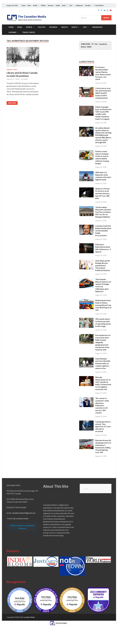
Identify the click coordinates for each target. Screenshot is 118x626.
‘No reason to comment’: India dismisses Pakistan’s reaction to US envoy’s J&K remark (102, 405)
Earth (64, 5)
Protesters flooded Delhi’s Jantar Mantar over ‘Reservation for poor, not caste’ (103, 73)
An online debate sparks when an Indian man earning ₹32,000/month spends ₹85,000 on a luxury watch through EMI (103, 135)
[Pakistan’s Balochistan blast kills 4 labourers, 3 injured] (86, 245)
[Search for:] (95, 17)
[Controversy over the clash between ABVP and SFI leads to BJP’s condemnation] (86, 88)
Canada (9, 69)
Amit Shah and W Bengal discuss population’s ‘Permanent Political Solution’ (102, 265)
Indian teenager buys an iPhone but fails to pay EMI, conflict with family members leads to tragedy (103, 113)
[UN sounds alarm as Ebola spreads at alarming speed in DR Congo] (86, 319)
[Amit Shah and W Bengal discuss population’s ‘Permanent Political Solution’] (86, 261)
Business (51, 5)
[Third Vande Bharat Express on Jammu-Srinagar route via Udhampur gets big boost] (86, 279)
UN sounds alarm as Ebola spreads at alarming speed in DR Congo (103, 322)
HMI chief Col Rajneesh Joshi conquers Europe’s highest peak (103, 176)
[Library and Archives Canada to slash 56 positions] (23, 58)
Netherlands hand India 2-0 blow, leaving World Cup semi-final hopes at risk (103, 305)
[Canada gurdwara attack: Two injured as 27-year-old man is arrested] (86, 422)
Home (23, 5)
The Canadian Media (27, 617)
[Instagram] (107, 10)
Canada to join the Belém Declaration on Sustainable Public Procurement (103, 230)
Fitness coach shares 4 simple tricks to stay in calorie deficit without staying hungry (102, 157)
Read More (12, 103)
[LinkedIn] (104, 10)
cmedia (25, 79)
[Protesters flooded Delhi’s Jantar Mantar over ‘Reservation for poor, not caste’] (86, 67)
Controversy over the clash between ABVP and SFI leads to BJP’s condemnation (103, 93)
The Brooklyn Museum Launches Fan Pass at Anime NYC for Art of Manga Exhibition (103, 212)
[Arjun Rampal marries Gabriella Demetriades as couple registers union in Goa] (86, 359)
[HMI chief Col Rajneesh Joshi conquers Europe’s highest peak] (86, 172)
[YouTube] (110, 10)
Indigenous (79, 5)
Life (70, 5)
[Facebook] (99, 10)
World (35, 5)
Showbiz (88, 5)
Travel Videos (99, 5)
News (29, 5)
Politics (43, 5)
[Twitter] (101, 10)
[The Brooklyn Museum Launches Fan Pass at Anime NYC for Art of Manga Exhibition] (86, 207)
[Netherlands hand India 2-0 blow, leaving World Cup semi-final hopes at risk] (86, 300)
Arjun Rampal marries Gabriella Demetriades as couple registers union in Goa (102, 363)
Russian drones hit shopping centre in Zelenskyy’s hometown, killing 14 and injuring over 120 (103, 446)
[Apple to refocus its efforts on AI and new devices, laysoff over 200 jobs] (86, 189)
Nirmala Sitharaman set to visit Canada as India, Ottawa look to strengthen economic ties (103, 383)
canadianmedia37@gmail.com (23, 513)
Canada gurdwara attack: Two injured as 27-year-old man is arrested (103, 426)
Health (58, 5)
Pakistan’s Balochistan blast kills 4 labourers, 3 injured (103, 248)
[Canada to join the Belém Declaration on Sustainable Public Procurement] (86, 226)
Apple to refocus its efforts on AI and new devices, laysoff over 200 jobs (102, 193)
